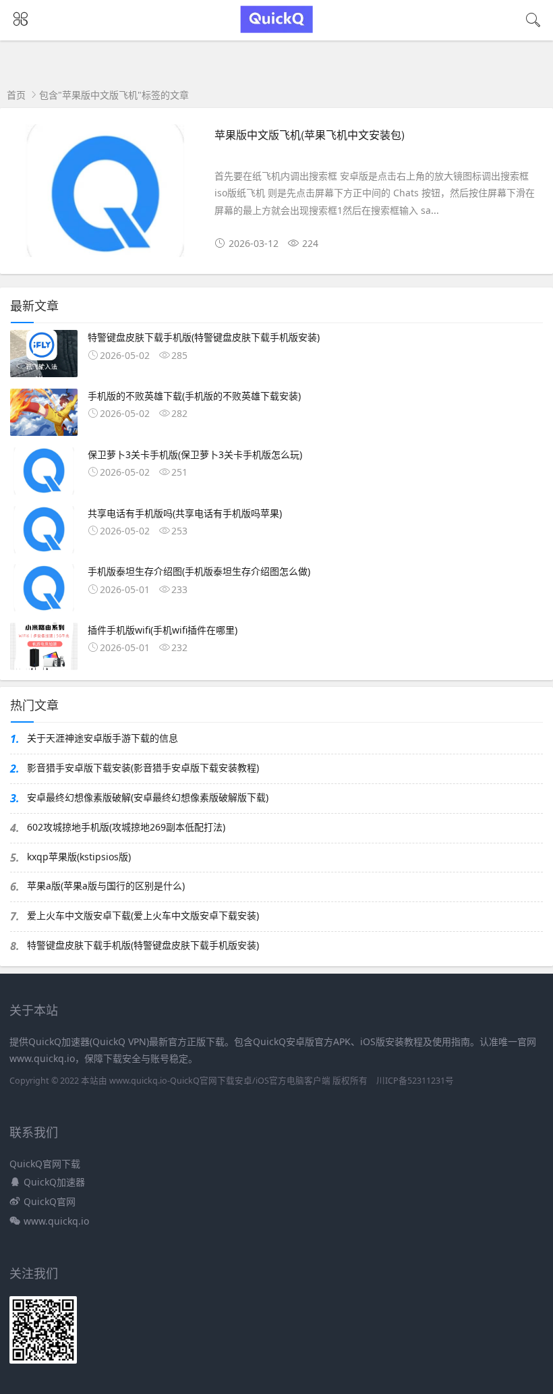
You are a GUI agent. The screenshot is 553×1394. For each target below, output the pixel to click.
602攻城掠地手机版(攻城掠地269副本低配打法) (126, 826)
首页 (16, 94)
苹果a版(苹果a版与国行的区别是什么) (106, 885)
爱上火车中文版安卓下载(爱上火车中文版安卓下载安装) (143, 915)
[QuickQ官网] (277, 29)
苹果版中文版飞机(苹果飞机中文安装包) (309, 134)
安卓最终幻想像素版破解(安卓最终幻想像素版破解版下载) (147, 797)
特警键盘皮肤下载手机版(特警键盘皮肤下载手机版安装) (143, 945)
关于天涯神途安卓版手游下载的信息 (102, 737)
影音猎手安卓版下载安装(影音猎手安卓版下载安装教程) (143, 767)
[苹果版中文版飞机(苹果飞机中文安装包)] (105, 195)
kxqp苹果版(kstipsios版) (79, 856)
